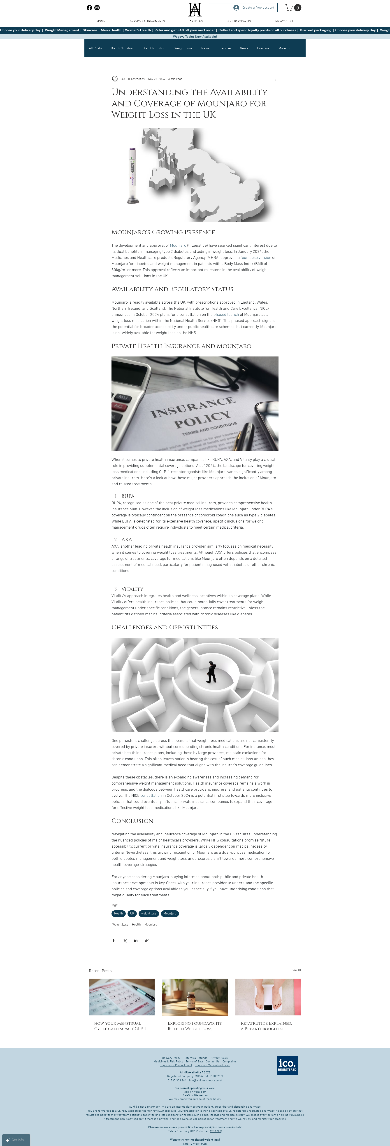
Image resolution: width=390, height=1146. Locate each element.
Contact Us (212, 1062)
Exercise (224, 48)
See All (296, 970)
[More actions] (276, 79)
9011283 (215, 1131)
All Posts (95, 48)
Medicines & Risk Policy (168, 1062)
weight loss (148, 914)
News (205, 48)
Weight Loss (183, 48)
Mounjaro (170, 914)
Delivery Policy (171, 1058)
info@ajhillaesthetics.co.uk (206, 1081)
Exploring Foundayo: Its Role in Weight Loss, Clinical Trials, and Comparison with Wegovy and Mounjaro (195, 1026)
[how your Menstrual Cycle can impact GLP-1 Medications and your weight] (122, 997)
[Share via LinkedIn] (136, 940)
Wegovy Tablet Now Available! (195, 37)
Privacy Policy (219, 1058)
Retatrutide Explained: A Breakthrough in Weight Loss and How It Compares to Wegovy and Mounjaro (267, 1026)
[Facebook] (89, 7)
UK (132, 914)
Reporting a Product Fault (176, 1065)
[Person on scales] (268, 997)
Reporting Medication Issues (212, 1065)
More (282, 48)
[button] (294, 7)
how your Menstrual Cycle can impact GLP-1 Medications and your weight (120, 1026)
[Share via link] (147, 940)
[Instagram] (97, 7)
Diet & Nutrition (122, 48)
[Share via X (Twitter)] (125, 940)
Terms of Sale (194, 1062)
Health (118, 914)
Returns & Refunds (195, 1058)
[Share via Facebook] (113, 940)
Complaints (230, 1062)
